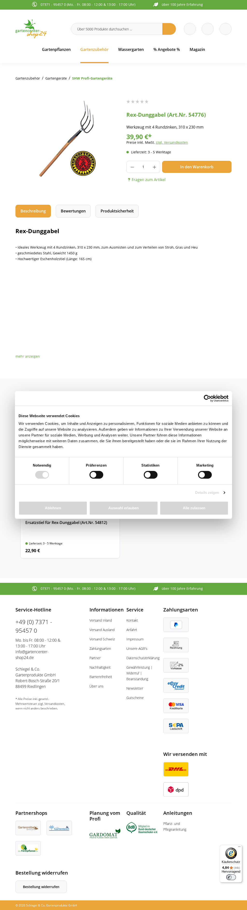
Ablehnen (53, 508)
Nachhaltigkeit (100, 667)
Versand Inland (100, 620)
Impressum (135, 639)
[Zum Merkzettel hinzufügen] (111, 109)
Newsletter (134, 688)
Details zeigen (207, 492)
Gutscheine (135, 697)
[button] (27, 356)
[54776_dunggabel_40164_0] (68, 138)
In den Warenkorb (196, 167)
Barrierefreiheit (100, 676)
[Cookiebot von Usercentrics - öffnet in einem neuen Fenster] (207, 398)
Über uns (96, 686)
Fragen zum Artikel (148, 179)
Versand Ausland (102, 629)
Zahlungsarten (100, 648)
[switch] (96, 475)
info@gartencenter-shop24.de (31, 654)
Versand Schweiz (102, 639)
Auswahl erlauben (123, 508)
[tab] (33, 211)
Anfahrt (131, 629)
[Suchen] (169, 29)
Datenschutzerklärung (142, 658)
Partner (95, 658)
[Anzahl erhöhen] (154, 167)
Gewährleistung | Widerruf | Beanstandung (139, 673)
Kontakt (132, 620)
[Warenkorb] (208, 29)
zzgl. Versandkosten (172, 142)
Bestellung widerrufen (41, 886)
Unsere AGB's (136, 648)
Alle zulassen (194, 508)
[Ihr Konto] (226, 29)
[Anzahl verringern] (132, 167)
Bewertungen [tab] (73, 211)
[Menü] (239, 848)
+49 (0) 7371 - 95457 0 (33, 626)
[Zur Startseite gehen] (40, 29)
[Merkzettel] (190, 29)
